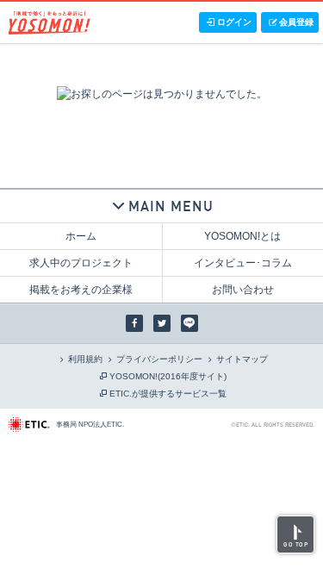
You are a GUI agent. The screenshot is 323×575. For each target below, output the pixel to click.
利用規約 (85, 359)
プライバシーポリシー (159, 359)
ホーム (80, 236)
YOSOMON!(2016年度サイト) (168, 376)
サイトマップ (242, 359)
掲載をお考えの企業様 (81, 290)
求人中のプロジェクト (81, 263)
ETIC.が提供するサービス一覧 (168, 393)
